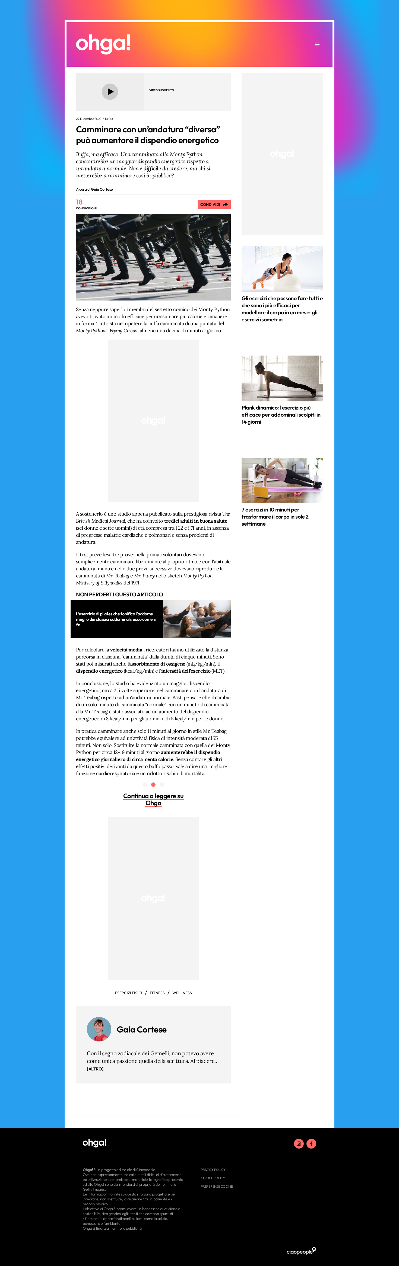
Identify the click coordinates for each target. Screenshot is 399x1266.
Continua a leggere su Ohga (153, 799)
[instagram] (299, 1144)
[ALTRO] (95, 1069)
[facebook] (311, 1144)
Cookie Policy (213, 1178)
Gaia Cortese (141, 1029)
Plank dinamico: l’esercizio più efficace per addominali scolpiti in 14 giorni (281, 414)
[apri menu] (317, 44)
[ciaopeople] (301, 1251)
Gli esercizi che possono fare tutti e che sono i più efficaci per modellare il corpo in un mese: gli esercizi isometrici (282, 309)
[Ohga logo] (103, 44)
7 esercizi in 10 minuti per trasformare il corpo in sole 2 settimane (275, 516)
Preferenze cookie (217, 1186)
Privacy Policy (213, 1170)
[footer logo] (134, 1143)
